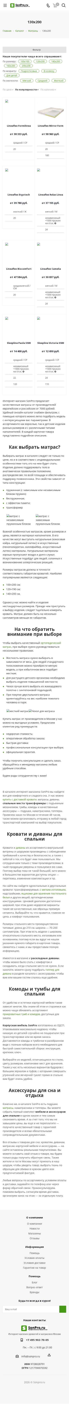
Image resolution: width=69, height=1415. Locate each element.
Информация (34, 1247)
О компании (34, 1223)
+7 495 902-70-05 (37, 1340)
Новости (35, 1228)
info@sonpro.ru (30, 1356)
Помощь (35, 1253)
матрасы (8, 1108)
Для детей (11, 75)
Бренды (34, 1292)
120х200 (40, 61)
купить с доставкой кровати (20, 799)
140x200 (55, 61)
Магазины (34, 1233)
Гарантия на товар (34, 1267)
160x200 (10, 65)
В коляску (49, 71)
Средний (42, 80)
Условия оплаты (34, 1258)
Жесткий (58, 80)
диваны (20, 847)
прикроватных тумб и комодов (21, 1014)
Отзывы (34, 1238)
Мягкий (26, 80)
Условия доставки (34, 1262)
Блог (34, 1282)
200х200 (26, 65)
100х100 (25, 61)
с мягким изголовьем (52, 889)
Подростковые (29, 71)
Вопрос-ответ (34, 1287)
